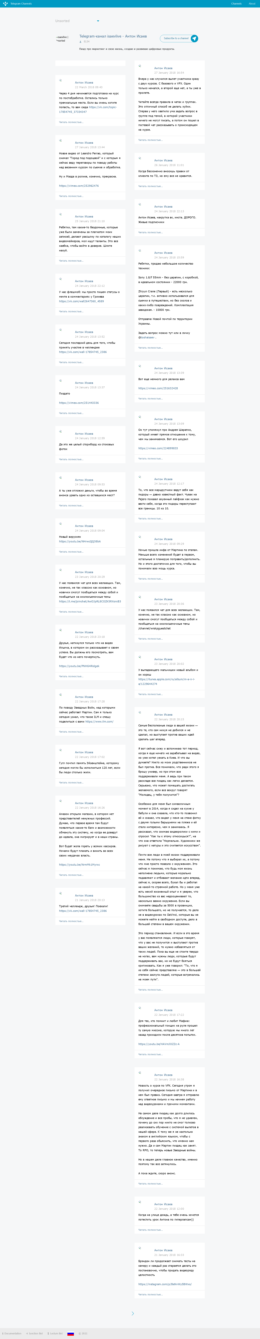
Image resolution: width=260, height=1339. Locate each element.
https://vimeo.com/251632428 (158, 388)
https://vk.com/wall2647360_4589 (81, 301)
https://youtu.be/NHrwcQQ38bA (80, 541)
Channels (236, 3)
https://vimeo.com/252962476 (79, 185)
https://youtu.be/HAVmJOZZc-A (159, 1044)
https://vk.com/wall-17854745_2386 (83, 352)
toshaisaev (147, 337)
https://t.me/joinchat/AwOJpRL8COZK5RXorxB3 (90, 601)
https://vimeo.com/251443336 (79, 402)
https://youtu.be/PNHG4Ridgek (79, 666)
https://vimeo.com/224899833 (158, 448)
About (252, 3)
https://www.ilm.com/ (99, 721)
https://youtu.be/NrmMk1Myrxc (79, 864)
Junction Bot (35, 1333)
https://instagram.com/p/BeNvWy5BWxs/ (165, 1284)
